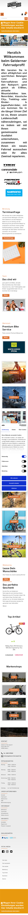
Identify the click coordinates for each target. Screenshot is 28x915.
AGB (2, 800)
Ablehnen (14, 488)
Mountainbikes (14, 496)
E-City (14, 422)
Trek (14, 677)
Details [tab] (14, 429)
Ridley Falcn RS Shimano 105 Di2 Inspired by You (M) (14, 648)
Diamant (14, 702)
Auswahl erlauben (14, 483)
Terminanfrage (8, 238)
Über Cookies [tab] (22, 429)
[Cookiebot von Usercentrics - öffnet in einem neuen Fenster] (19, 425)
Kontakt (3, 795)
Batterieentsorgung (6, 802)
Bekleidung (5, 869)
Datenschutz (4, 799)
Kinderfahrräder (14, 546)
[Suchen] (26, 18)
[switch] (24, 461)
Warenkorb (4, 809)
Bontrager (14, 715)
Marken (4, 879)
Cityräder (14, 521)
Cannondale (14, 690)
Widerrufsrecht (5, 815)
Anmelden (3, 822)
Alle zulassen (14, 478)
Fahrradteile (5, 866)
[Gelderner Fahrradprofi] (14, 5)
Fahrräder (4, 860)
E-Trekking (14, 372)
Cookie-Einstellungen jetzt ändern (10, 31)
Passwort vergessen (6, 826)
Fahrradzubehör (6, 863)
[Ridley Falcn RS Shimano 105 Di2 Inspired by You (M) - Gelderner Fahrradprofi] (14, 629)
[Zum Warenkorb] (25, 15)
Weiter (6, 295)
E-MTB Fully (14, 397)
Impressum (4, 797)
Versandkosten (4, 813)
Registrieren (4, 824)
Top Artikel (14, 617)
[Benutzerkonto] (22, 14)
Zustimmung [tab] (5, 429)
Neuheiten (4, 876)
